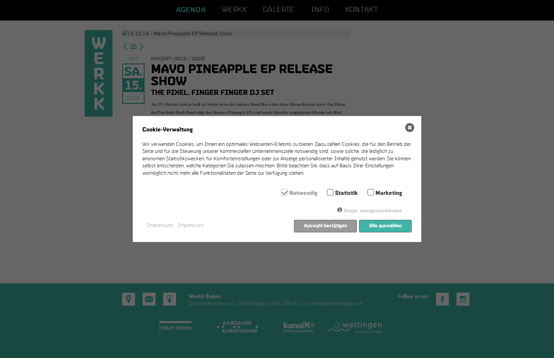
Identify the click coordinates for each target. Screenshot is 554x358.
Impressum (160, 226)
